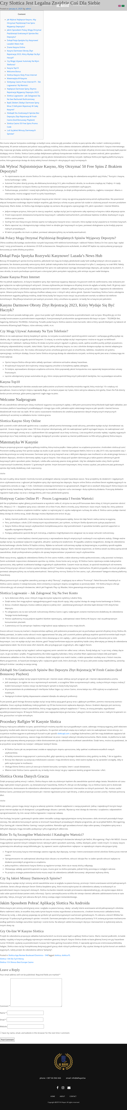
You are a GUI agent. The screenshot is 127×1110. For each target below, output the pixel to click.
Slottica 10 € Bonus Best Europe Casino (16, 962)
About (62, 1096)
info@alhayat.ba (78, 1078)
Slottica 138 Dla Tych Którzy (12, 958)
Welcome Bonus (14, 71)
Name (3, 1013)
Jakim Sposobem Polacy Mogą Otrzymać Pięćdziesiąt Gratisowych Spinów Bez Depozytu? (24, 33)
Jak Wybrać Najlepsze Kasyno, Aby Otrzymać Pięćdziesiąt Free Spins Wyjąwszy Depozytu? (21, 23)
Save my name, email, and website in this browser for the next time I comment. (36, 1033)
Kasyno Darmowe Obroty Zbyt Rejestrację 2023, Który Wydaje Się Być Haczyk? (23, 54)
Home (52, 1096)
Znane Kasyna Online (16, 47)
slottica (58, 955)
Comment (5, 1006)
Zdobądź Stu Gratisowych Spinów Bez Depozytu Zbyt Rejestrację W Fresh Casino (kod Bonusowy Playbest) (23, 116)
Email (3, 1019)
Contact (73, 1096)
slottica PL (66, 955)
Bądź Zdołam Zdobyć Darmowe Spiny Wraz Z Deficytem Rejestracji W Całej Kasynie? (23, 106)
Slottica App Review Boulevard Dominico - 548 (28, 955)
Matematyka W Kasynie (17, 78)
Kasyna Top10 (13, 68)
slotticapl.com (63, 733)
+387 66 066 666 (53, 1078)
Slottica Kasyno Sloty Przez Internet (22, 75)
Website (3, 1026)
